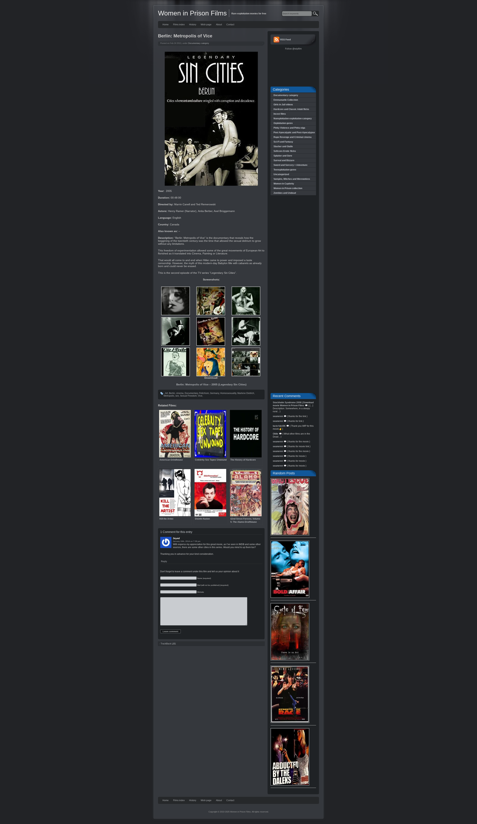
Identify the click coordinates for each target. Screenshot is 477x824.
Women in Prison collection (288, 188)
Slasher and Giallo (283, 146)
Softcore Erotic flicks (285, 151)
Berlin (172, 393)
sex (177, 396)
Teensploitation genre (285, 169)
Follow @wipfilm (293, 48)
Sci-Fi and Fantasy (283, 141)
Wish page (206, 24)
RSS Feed (285, 39)
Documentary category (198, 43)
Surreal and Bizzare (284, 160)
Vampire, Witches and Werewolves (292, 179)
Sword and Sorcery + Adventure (290, 165)
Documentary (191, 393)
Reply (164, 561)
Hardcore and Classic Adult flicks (291, 109)
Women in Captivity (284, 183)
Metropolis (169, 396)
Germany (214, 393)
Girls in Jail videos (283, 104)
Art (166, 393)
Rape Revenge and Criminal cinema (293, 137)
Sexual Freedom (188, 396)
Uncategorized (281, 174)
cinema (180, 393)
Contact (230, 24)
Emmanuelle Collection (286, 100)
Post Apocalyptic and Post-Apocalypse (294, 132)
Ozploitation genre (283, 123)
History (192, 24)
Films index (179, 24)
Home (165, 24)
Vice (200, 396)
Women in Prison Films (192, 13)
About (219, 24)
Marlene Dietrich (245, 393)
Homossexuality (228, 393)
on (191, 541)
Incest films (280, 114)
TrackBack (168, 643)
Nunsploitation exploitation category (293, 118)
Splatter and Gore (283, 155)
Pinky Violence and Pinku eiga (289, 128)
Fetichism (204, 393)
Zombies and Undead (285, 193)
